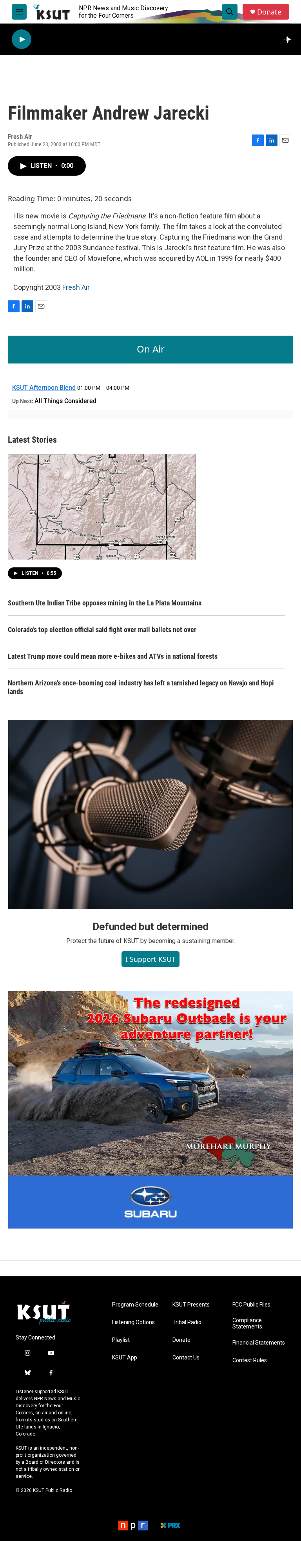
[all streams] (289, 39)
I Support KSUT (150, 959)
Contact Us (185, 1358)
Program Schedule (135, 1305)
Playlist (121, 1340)
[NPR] (133, 1525)
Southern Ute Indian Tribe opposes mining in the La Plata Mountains (104, 603)
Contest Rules (249, 1360)
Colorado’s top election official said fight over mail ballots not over (102, 629)
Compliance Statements (247, 1323)
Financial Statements (258, 1343)
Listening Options (133, 1322)
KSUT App (124, 1358)
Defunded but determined (150, 926)
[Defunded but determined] (150, 814)
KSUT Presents (191, 1305)
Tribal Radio (186, 1322)
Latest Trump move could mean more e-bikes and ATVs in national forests (113, 656)
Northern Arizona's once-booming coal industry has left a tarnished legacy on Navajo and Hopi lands (141, 687)
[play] (21, 39)
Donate (269, 12)
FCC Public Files (251, 1305)
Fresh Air (76, 287)
